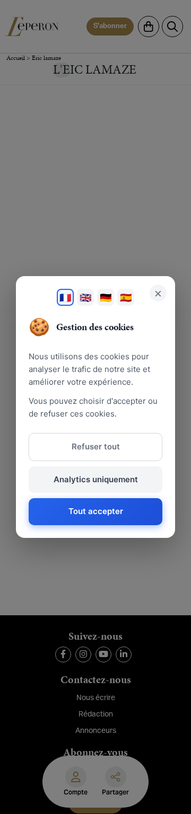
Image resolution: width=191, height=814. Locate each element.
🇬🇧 (85, 297)
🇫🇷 (65, 297)
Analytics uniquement (96, 479)
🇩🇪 (105, 297)
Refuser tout (96, 446)
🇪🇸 (126, 297)
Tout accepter (95, 511)
